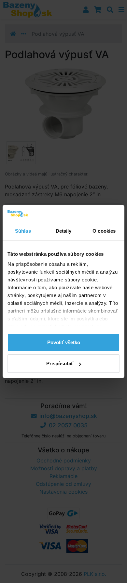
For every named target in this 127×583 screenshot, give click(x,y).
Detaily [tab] (64, 231)
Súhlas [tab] (23, 231)
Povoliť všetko (63, 342)
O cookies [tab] (104, 231)
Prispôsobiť (59, 363)
